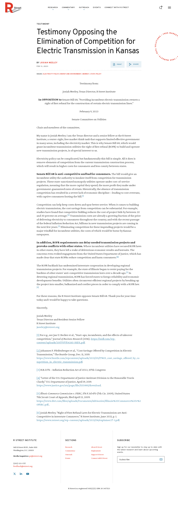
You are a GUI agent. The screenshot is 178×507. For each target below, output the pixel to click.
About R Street (96, 447)
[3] (59, 226)
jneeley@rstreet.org (48, 327)
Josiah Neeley (49, 63)
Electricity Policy (51, 74)
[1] (83, 195)
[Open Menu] (169, 7)
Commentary (70, 451)
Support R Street (97, 454)
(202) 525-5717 (19, 463)
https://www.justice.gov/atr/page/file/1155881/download (69, 385)
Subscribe (161, 459)
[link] (14, 474)
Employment (96, 451)
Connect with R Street (117, 8)
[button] (134, 64)
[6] (38, 287)
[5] (127, 272)
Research (68, 447)
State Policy (95, 74)
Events (97, 8)
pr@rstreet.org (35, 456)
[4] (117, 256)
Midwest (86, 74)
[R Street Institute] (13, 7)
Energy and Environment (70, 74)
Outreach (84, 8)
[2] (68, 215)
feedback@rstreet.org (22, 466)
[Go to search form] (161, 7)
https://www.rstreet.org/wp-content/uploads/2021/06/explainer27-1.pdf (78, 420)
